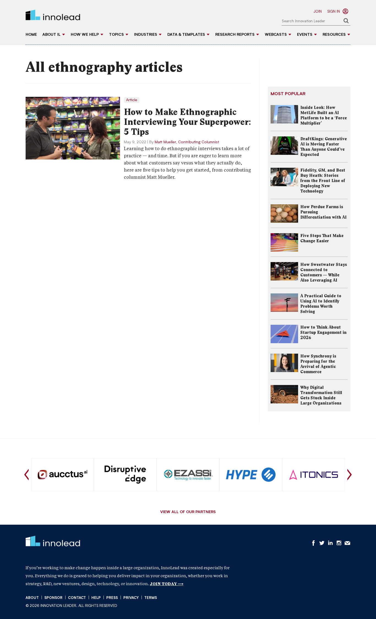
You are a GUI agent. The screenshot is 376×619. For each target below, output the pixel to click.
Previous (26, 474)
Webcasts (276, 35)
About (32, 598)
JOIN (318, 11)
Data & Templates (186, 35)
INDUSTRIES (145, 35)
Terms (150, 598)
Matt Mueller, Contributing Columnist (187, 142)
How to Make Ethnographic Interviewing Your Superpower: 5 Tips (187, 122)
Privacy (131, 598)
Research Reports (235, 35)
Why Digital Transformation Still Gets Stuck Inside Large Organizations (321, 395)
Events (304, 35)
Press (112, 598)
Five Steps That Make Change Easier (322, 238)
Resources (334, 35)
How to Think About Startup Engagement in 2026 (323, 332)
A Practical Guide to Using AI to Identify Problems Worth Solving (320, 303)
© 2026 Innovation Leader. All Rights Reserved (71, 606)
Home (31, 35)
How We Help (85, 35)
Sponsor (53, 598)
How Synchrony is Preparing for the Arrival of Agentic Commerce (318, 364)
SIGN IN (333, 11)
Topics (116, 35)
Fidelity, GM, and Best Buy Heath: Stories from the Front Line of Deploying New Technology (322, 181)
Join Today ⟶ (166, 584)
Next (349, 474)
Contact (77, 598)
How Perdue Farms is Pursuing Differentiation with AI (323, 212)
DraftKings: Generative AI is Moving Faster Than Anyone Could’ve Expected (323, 146)
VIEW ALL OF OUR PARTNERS (188, 512)
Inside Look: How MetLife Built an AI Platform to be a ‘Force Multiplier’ (323, 115)
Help (96, 598)
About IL (51, 35)
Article (131, 100)
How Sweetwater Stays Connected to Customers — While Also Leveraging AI (323, 272)
